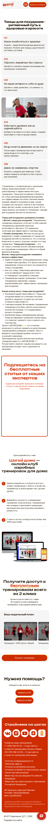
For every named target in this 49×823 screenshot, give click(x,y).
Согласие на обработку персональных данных (25, 770)
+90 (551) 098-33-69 (13, 752)
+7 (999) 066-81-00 (13, 746)
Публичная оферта (13, 764)
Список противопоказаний (16, 773)
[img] (42, 733)
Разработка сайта (13, 820)
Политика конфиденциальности (19, 761)
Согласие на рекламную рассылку (20, 767)
